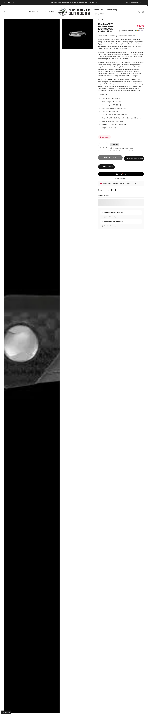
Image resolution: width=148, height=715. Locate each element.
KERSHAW (101, 20)
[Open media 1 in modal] (32, 366)
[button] (131, 31)
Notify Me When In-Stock (135, 158)
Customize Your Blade (123, 148)
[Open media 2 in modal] (77, 34)
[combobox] (135, 2)
